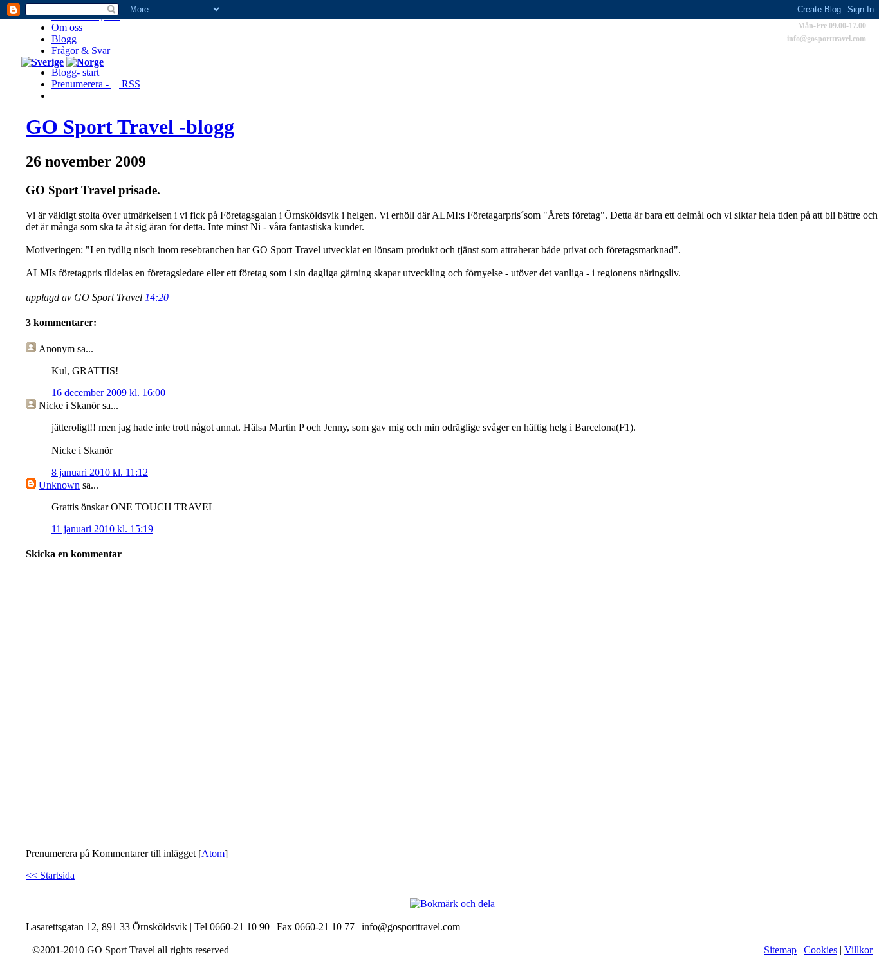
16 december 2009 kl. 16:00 (108, 392)
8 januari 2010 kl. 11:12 (99, 472)
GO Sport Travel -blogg (130, 126)
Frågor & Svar (80, 50)
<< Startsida (50, 875)
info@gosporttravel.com (826, 38)
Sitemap (780, 949)
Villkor (858, 949)
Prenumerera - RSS (95, 83)
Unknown (59, 485)
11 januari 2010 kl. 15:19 (102, 528)
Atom (213, 853)
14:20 (157, 297)
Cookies (820, 949)
